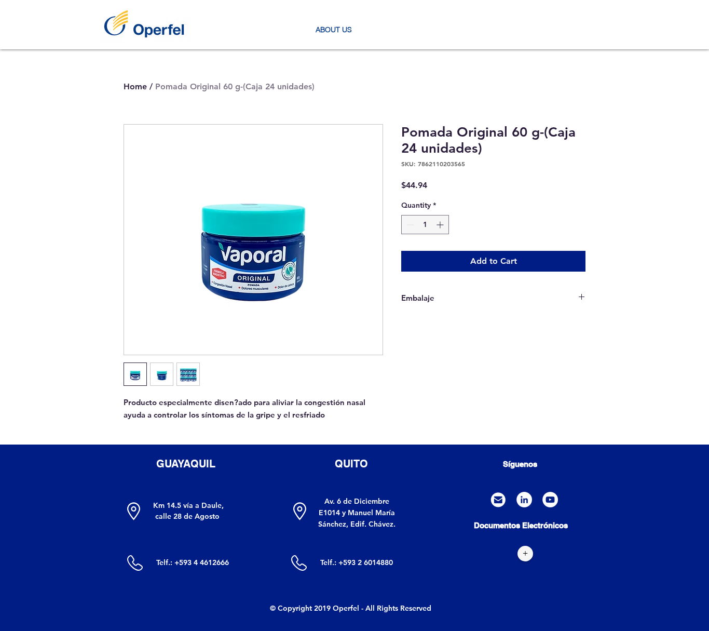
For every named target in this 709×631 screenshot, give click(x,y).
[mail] (498, 499)
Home (135, 86)
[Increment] (440, 225)
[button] (334, 29)
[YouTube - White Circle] (550, 499)
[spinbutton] (425, 225)
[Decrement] (409, 225)
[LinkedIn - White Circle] (524, 499)
